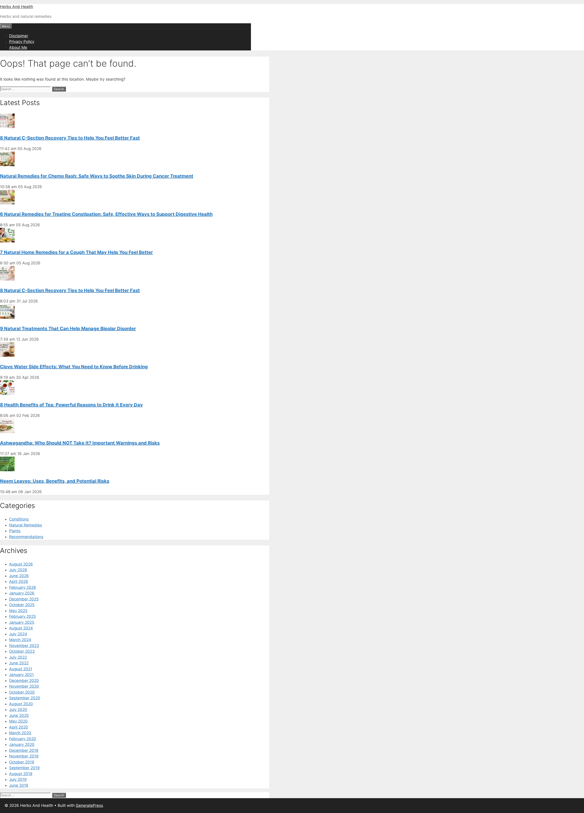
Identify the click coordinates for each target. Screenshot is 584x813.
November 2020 (24, 686)
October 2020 (22, 692)
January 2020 (21, 744)
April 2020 (18, 727)
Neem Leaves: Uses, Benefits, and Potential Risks (54, 481)
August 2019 (20, 773)
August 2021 (20, 669)
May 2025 (18, 610)
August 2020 (21, 704)
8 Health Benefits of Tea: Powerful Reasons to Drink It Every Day (71, 405)
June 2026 (19, 576)
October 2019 (21, 762)
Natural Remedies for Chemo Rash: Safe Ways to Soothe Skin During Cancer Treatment (96, 176)
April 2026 (18, 581)
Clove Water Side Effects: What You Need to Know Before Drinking (74, 366)
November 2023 (24, 645)
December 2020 (24, 680)
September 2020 (24, 698)
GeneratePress (89, 805)
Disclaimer (18, 36)
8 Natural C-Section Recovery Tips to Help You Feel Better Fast (70, 138)
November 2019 (24, 756)
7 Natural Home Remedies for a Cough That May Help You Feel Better (76, 252)
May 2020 (18, 721)
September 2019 (24, 768)
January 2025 (21, 622)
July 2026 (18, 570)
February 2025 (22, 616)
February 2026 (22, 587)
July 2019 (18, 779)
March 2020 (20, 733)
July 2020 (18, 709)
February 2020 (22, 739)
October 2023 (22, 651)
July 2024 (18, 634)
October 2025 (21, 605)
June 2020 (19, 715)
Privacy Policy (21, 41)
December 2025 (24, 599)
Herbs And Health (16, 6)
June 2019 (18, 785)
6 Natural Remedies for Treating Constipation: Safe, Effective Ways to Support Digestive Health (106, 214)
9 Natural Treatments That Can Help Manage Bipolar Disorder (68, 328)
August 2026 (21, 564)
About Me (18, 47)
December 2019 (23, 750)
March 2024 (20, 639)
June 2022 (19, 663)
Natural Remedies (25, 525)
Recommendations (26, 536)
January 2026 (21, 593)
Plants (15, 531)
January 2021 (21, 674)
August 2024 (21, 628)
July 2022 (18, 657)
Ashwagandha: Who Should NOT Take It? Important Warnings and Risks (80, 443)
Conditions (19, 519)
